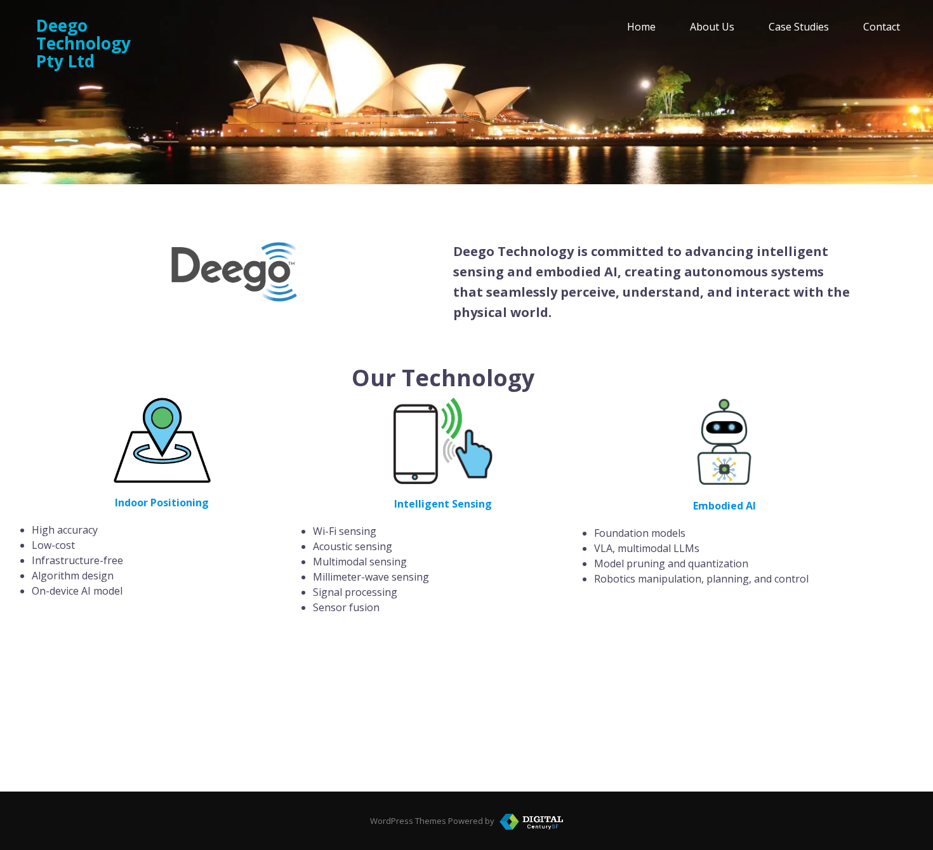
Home (641, 27)
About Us (712, 27)
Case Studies (799, 27)
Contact (881, 27)
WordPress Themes (408, 820)
